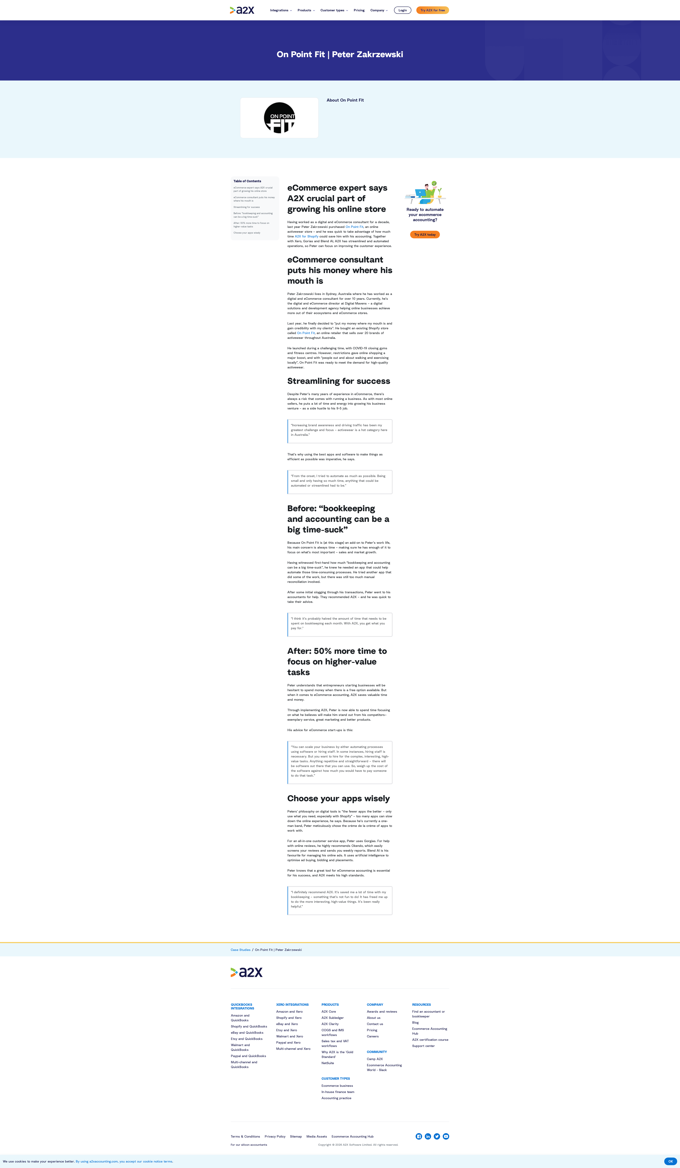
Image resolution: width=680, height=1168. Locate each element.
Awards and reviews (382, 1011)
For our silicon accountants (249, 1144)
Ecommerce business (337, 1085)
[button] (281, 10)
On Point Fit (354, 227)
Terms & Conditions (245, 1136)
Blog (415, 1022)
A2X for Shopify (306, 236)
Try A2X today (425, 234)
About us (374, 1018)
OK (670, 1161)
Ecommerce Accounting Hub (353, 1136)
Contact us (375, 1024)
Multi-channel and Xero (293, 1049)
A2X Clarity (330, 1024)
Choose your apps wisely (247, 232)
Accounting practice (336, 1098)
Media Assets (317, 1136)
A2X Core (329, 1011)
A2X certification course (430, 1039)
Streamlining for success (247, 207)
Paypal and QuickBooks (248, 1056)
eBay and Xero (287, 1024)
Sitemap (296, 1136)
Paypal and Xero (288, 1042)
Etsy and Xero (286, 1030)
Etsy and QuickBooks (247, 1039)
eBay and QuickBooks (247, 1032)
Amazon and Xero (289, 1011)
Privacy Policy (275, 1136)
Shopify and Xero (289, 1018)
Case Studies (241, 950)
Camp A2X (375, 1059)
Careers (373, 1036)
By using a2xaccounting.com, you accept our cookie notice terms (124, 1161)
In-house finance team (338, 1092)
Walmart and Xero (289, 1036)
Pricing (372, 1030)
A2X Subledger (333, 1018)
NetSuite (328, 1063)
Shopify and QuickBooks (249, 1026)
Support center (423, 1046)
